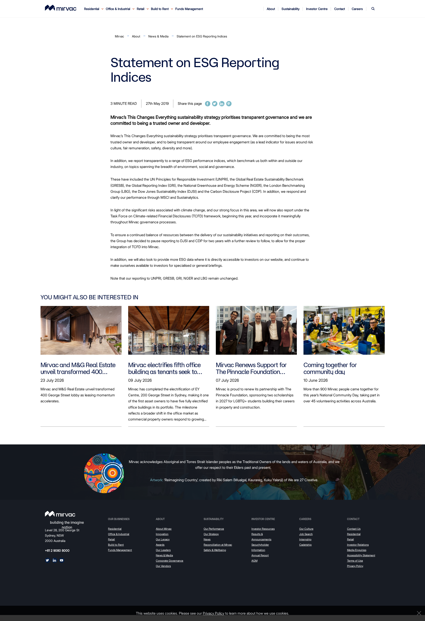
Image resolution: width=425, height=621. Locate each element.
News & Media (158, 36)
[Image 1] (60, 8)
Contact (353, 519)
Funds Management (189, 9)
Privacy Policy (355, 566)
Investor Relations (358, 544)
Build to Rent (116, 544)
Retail (111, 539)
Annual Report (260, 555)
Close (417, 613)
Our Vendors (163, 566)
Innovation (162, 534)
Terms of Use (355, 560)
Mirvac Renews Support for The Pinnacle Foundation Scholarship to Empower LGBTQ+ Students (251, 368)
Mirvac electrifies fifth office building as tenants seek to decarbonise (164, 368)
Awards (160, 544)
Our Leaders (163, 550)
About (136, 36)
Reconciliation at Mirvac (218, 544)
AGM (254, 560)
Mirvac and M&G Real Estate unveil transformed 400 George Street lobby (78, 368)
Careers (305, 519)
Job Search (306, 534)
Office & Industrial (118, 534)
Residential (115, 528)
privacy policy (213, 613)
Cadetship (305, 544)
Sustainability (214, 519)
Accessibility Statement (361, 555)
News (207, 539)
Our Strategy (211, 534)
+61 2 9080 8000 (57, 550)
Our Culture (306, 528)
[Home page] (60, 514)
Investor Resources (263, 528)
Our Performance (214, 528)
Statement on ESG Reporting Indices (202, 36)
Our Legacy (163, 539)
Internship (305, 539)
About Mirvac (164, 528)
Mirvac (119, 36)
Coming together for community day (330, 368)
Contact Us (354, 528)
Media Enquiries (356, 550)
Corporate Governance (169, 560)
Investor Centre (263, 519)
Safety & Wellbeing (215, 550)
